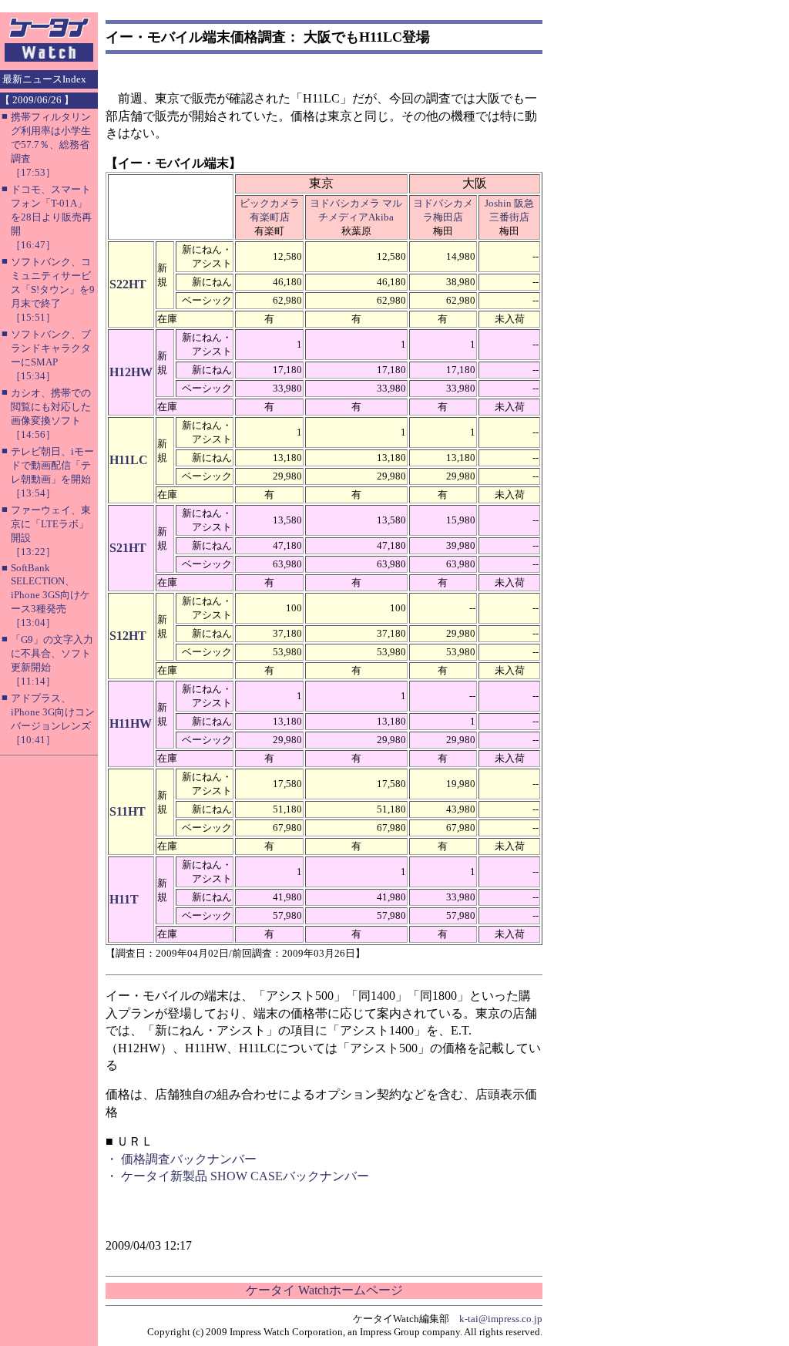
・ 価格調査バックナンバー (181, 1159)
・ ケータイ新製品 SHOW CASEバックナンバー (237, 1176)
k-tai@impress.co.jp (500, 1318)
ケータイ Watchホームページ (324, 1290)
